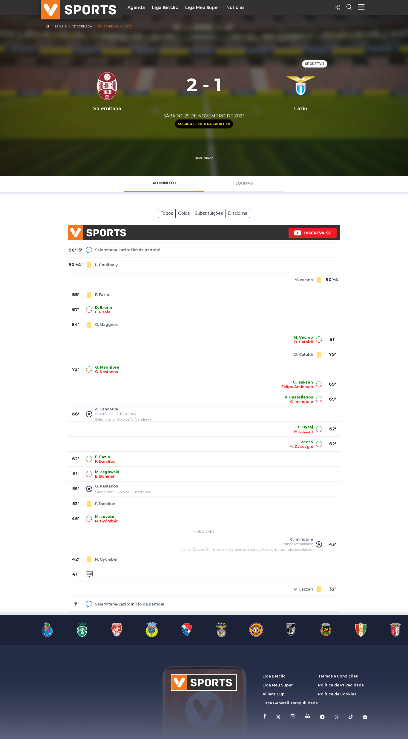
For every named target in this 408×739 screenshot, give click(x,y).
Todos (167, 213)
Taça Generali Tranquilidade (290, 703)
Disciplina (237, 213)
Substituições (209, 213)
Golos (184, 213)
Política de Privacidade (341, 685)
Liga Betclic (165, 7)
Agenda (136, 7)
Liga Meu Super (202, 7)
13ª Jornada (82, 26)
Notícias (235, 7)
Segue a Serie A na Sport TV (204, 124)
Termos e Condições (338, 676)
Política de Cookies (337, 694)
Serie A (61, 26)
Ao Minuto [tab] (164, 183)
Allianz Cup (274, 694)
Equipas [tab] (244, 183)
